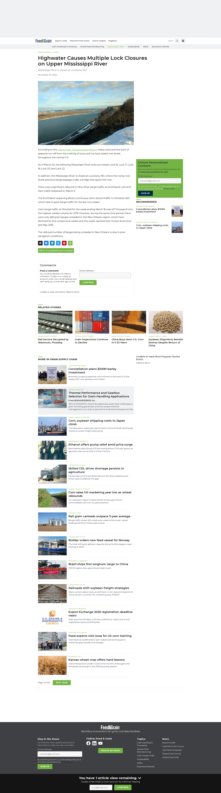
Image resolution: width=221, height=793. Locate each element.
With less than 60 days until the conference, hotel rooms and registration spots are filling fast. (99, 620)
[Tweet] (58, 243)
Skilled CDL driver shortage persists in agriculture (96, 470)
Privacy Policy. (169, 189)
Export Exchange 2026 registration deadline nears (100, 613)
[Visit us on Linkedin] (94, 743)
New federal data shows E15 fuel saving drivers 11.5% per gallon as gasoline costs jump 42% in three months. (100, 449)
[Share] (46, 243)
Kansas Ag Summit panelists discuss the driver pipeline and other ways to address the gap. (98, 477)
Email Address (87, 271)
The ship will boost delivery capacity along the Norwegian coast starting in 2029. (100, 545)
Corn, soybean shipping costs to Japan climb (152, 226)
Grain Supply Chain (48, 52)
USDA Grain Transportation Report (77, 149)
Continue (122, 787)
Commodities (74, 513)
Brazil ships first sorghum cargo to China (98, 564)
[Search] (177, 41)
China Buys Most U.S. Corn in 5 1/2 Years (128, 341)
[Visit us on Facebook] (88, 743)
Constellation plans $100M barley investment (150, 210)
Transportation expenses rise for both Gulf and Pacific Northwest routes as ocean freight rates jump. (100, 429)
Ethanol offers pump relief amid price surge (100, 444)
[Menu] (183, 41)
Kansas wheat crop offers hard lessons (96, 659)
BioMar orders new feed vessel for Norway (99, 540)
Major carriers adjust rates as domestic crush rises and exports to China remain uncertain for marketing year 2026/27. (100, 593)
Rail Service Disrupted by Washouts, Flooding (53, 341)
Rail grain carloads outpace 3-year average (99, 516)
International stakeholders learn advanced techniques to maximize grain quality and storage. (97, 641)
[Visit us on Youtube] (100, 743)
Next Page (62, 683)
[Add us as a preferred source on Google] (70, 243)
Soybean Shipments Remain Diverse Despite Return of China (165, 342)
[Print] (40, 243)
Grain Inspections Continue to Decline (91, 341)
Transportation (76, 465)
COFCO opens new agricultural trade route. (89, 568)
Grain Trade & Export (147, 222)
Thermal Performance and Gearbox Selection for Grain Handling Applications (98, 394)
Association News (145, 206)
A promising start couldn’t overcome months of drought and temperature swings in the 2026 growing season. (98, 665)
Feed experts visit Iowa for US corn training (100, 635)
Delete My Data (110, 750)
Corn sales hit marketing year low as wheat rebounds (99, 494)
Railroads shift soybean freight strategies (98, 588)
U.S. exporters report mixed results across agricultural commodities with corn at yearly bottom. (95, 501)
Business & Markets (78, 441)
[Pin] (64, 243)
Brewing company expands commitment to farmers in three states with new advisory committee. (98, 377)
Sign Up (145, 193)
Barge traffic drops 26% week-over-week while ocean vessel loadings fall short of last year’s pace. (98, 521)
